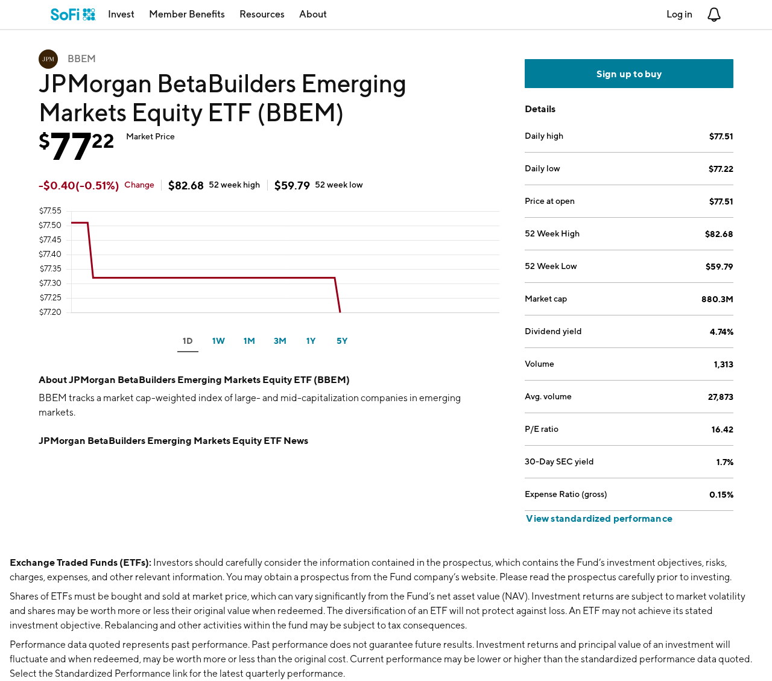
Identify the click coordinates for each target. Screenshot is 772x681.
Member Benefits (187, 14)
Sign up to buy (629, 74)
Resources (262, 14)
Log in (679, 14)
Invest (121, 14)
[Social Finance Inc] (73, 14)
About (313, 14)
